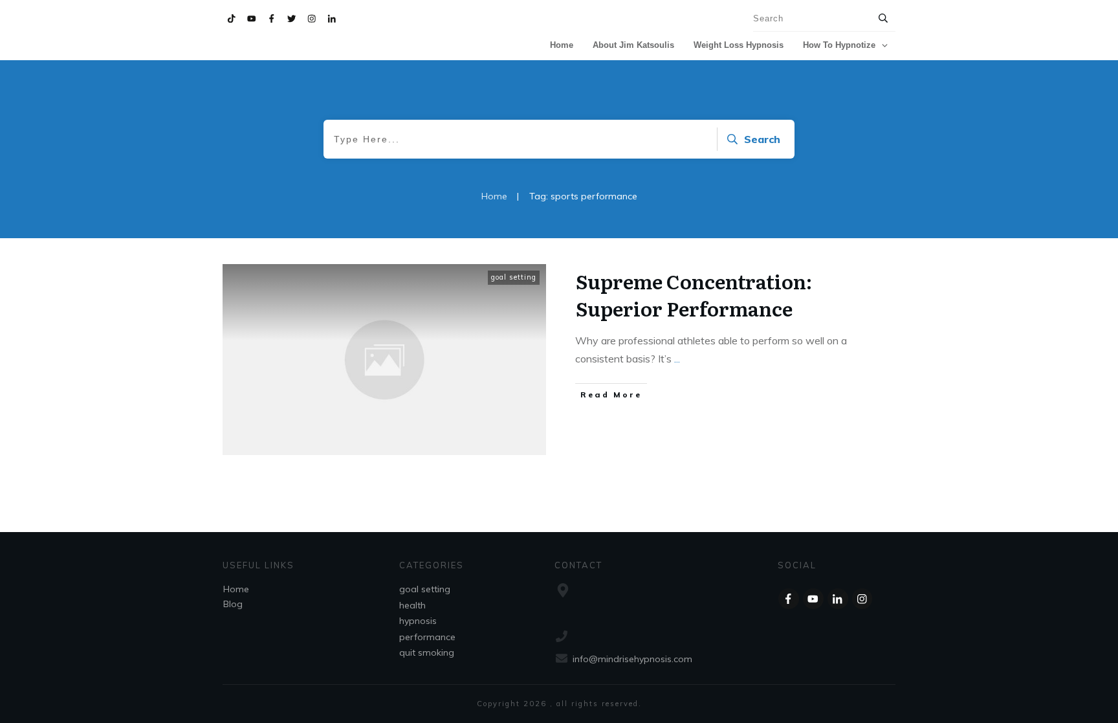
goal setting (513, 277)
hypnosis (418, 621)
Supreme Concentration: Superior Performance (694, 294)
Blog (233, 604)
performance (427, 637)
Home (236, 589)
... (677, 358)
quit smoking (426, 652)
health (412, 605)
